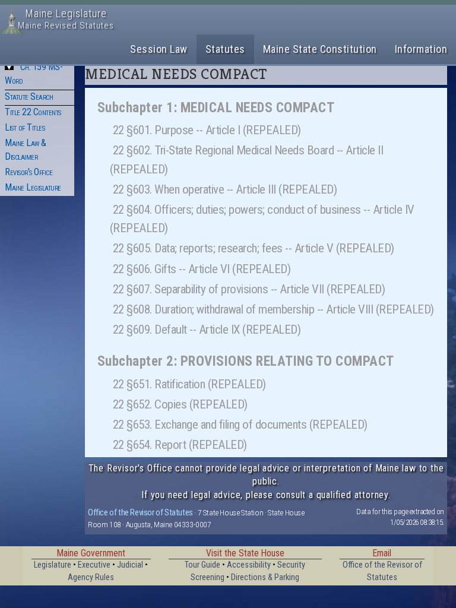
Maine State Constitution (320, 49)
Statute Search (29, 96)
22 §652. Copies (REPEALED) (180, 404)
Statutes (225, 49)
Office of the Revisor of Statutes (140, 512)
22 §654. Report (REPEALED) (180, 445)
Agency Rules (91, 577)
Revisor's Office (28, 172)
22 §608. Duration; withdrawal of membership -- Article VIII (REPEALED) (273, 309)
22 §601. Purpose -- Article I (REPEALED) (207, 130)
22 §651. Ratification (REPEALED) (189, 384)
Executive (94, 565)
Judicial (130, 565)
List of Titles (25, 127)
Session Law (159, 49)
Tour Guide (202, 565)
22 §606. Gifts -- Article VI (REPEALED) (202, 269)
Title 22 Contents (33, 112)
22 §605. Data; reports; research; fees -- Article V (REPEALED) (253, 248)
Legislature (52, 565)
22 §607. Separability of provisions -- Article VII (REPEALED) (249, 289)
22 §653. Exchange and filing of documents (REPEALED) (240, 424)
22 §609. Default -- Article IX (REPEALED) (207, 329)
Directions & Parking (265, 577)
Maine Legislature (33, 187)
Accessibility (249, 565)
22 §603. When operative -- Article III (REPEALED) (225, 189)
